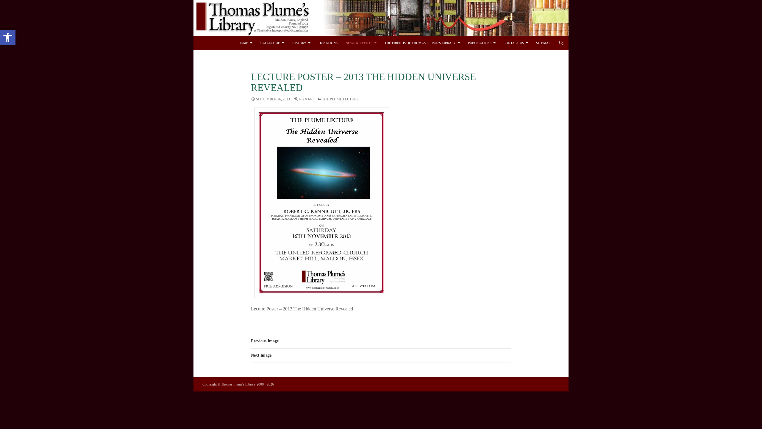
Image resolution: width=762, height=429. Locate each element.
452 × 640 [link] (306, 99)
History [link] (299, 43)
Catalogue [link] (270, 43)
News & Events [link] (359, 43)
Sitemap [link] (543, 43)
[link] (7, 37)
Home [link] (243, 43)
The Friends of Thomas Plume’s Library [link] (420, 43)
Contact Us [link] (514, 43)
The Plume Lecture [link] (340, 99)
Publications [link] (479, 43)
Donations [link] (328, 43)
